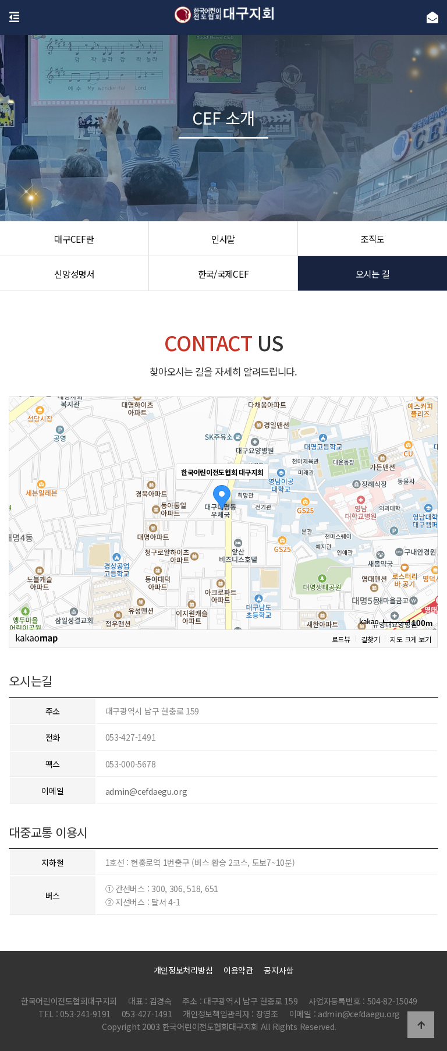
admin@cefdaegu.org (146, 791)
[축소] (423, 511)
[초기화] (423, 533)
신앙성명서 (74, 273)
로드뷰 (341, 638)
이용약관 (238, 970)
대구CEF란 (74, 238)
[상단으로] (420, 1024)
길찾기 (370, 638)
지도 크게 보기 (410, 638)
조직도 (372, 238)
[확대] (423, 492)
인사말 (223, 238)
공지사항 (278, 970)
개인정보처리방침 (183, 970)
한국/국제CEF (223, 273)
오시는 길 (373, 273)
